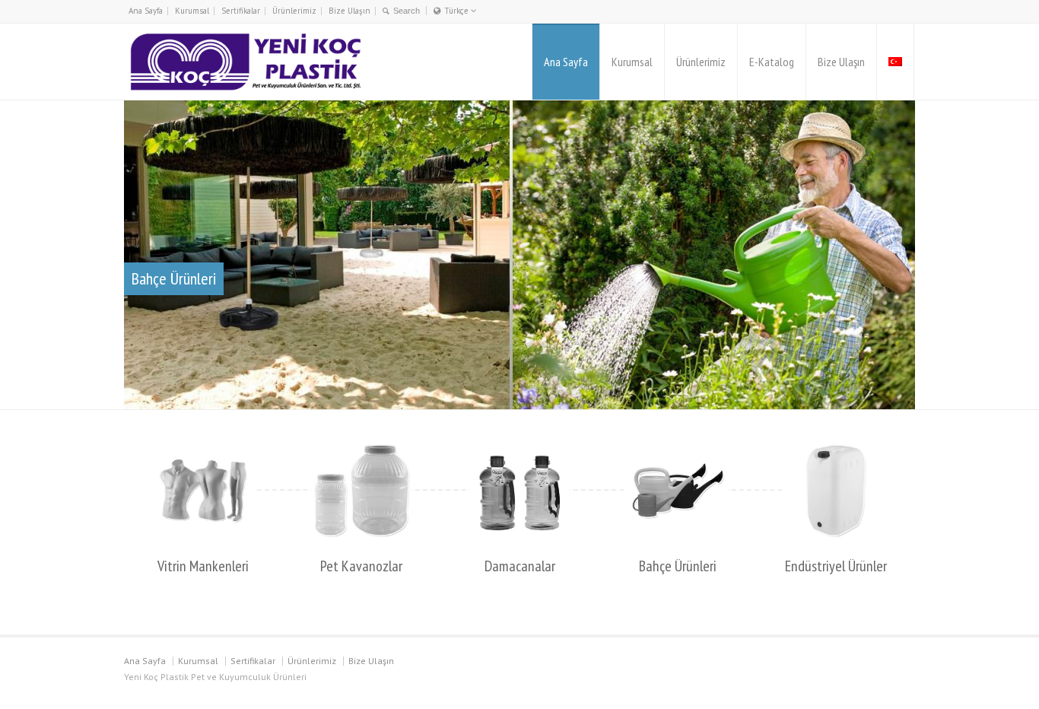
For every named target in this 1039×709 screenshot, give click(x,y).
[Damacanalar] (519, 490)
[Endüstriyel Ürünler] (836, 490)
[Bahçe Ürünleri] (678, 490)
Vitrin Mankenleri (203, 566)
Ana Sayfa (146, 10)
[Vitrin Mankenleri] (203, 490)
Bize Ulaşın (349, 10)
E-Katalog (771, 61)
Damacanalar (520, 566)
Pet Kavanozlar (361, 566)
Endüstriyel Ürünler (836, 566)
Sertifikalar (240, 10)
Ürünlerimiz (294, 10)
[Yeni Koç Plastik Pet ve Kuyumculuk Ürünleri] (245, 61)
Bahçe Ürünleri (677, 566)
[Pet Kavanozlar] (361, 490)
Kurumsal (192, 10)
